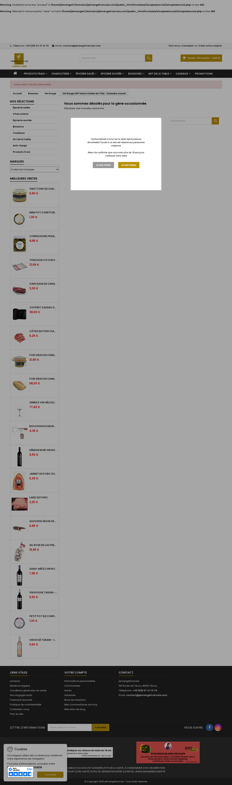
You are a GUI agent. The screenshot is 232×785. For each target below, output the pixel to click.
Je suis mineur (103, 165)
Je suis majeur (128, 165)
